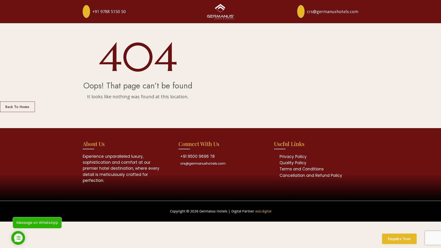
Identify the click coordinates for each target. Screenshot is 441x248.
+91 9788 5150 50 (109, 11)
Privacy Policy (293, 156)
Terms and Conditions (302, 169)
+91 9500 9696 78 (197, 156)
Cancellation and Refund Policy (311, 175)
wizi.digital (263, 211)
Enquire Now (399, 238)
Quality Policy (293, 163)
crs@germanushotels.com (332, 11)
